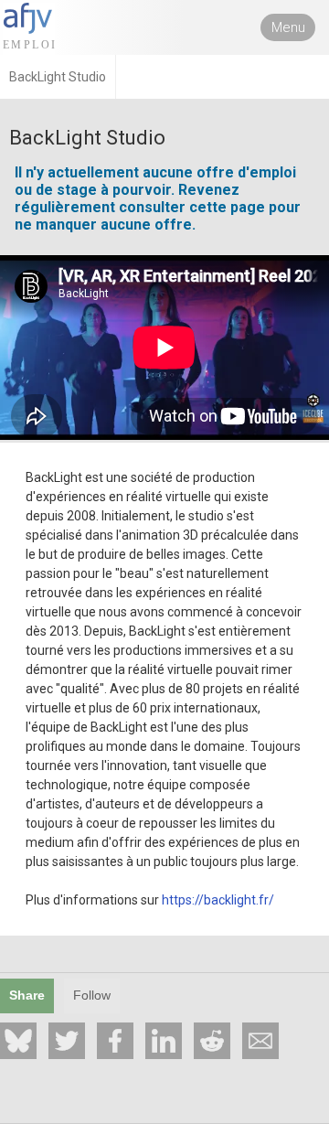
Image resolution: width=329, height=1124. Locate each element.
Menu (288, 27)
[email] (260, 1040)
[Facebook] (115, 1040)
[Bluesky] (18, 1040)
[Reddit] (212, 1040)
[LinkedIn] (163, 1040)
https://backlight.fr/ (218, 900)
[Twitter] (66, 1040)
